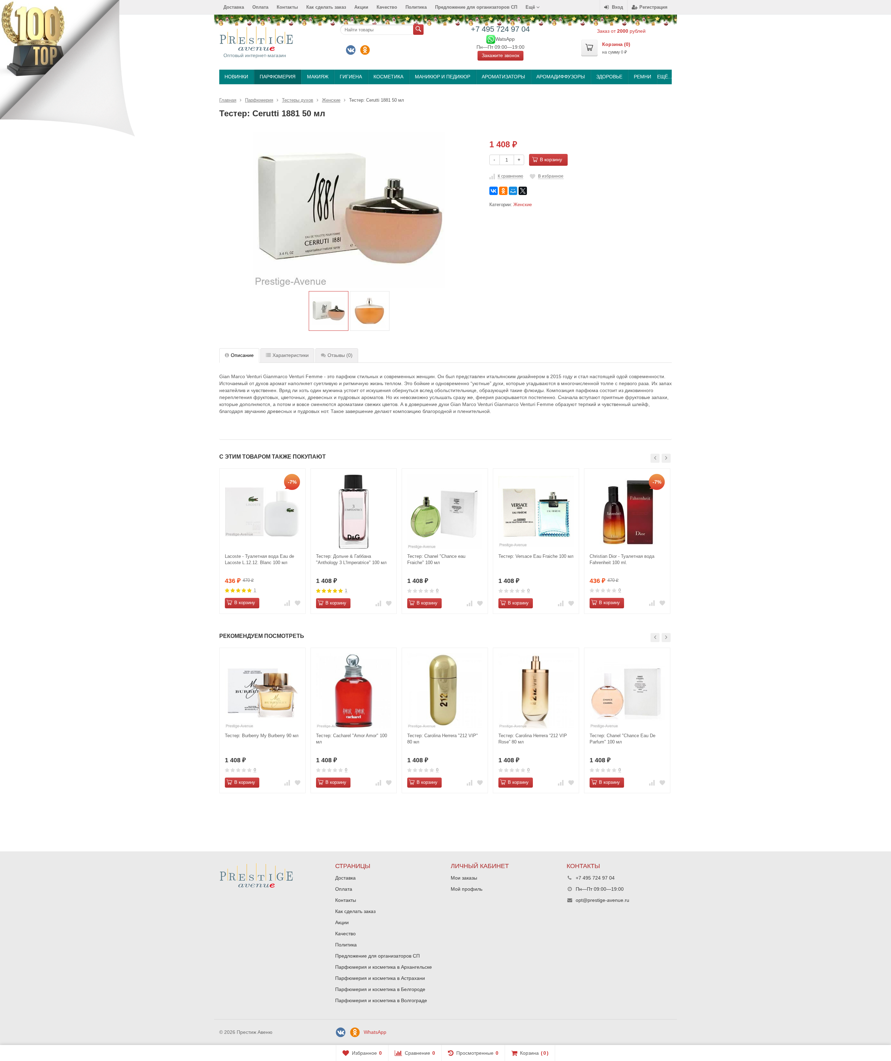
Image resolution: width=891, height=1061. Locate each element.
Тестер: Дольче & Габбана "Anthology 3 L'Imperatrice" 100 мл (351, 559)
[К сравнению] (287, 603)
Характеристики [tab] (291, 355)
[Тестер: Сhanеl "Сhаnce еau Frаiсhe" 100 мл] (444, 511)
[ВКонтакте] (350, 50)
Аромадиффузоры (560, 76)
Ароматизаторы (503, 76)
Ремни (642, 76)
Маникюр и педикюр (442, 76)
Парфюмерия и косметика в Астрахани (380, 978)
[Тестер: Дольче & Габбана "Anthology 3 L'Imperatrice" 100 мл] (353, 511)
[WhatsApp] (490, 38)
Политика (416, 7)
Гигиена (351, 76)
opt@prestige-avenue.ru (602, 900)
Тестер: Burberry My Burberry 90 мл (262, 735)
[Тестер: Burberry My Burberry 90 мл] (262, 690)
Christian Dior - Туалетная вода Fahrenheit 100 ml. (622, 559)
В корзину (551, 159)
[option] (328, 311)
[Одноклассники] (365, 50)
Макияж (318, 76)
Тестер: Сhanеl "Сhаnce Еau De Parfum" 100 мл (622, 738)
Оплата (260, 7)
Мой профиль (466, 889)
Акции (361, 7)
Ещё (531, 7)
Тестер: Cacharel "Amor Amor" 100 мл (351, 738)
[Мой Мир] (513, 191)
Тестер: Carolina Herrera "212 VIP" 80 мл (442, 738)
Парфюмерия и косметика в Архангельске (383, 967)
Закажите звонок (500, 55)
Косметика (388, 76)
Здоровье (609, 76)
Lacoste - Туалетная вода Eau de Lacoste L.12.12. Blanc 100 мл (259, 559)
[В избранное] (297, 603)
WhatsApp (375, 1032)
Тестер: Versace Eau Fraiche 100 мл (536, 556)
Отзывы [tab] (340, 355)
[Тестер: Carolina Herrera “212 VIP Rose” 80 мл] (536, 690)
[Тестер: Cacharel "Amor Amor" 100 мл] (353, 690)
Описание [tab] (242, 355)
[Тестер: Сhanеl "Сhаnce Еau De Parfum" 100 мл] (627, 690)
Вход (617, 7)
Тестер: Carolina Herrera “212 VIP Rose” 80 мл (532, 738)
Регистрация (653, 7)
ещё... (664, 76)
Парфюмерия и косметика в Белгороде (380, 989)
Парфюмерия (277, 76)
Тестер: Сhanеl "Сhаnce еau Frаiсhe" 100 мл (436, 559)
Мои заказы (464, 878)
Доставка (233, 7)
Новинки (236, 76)
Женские (522, 204)
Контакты (287, 7)
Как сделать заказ (326, 7)
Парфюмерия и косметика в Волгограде (381, 1000)
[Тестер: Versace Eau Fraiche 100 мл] (536, 511)
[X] (523, 191)
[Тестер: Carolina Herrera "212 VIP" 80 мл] (444, 690)
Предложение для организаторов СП (476, 7)
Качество (387, 7)
